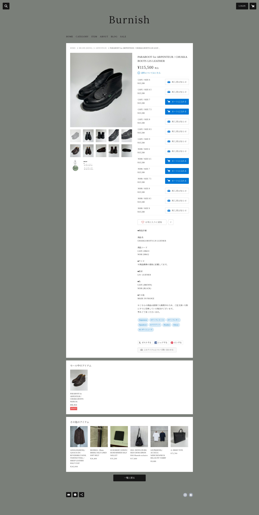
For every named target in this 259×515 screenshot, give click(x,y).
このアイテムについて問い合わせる (159, 350)
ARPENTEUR (101, 48)
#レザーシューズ (145, 330)
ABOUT (104, 36)
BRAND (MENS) (85, 48)
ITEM (94, 36)
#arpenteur (143, 320)
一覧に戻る (129, 478)
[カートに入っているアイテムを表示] (253, 6)
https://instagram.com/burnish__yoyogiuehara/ (185, 495)
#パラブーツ (155, 325)
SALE (123, 36)
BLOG (114, 36)
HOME (69, 36)
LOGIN (242, 6)
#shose (175, 325)
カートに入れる (179, 102)
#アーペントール (157, 320)
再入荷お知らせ (179, 82)
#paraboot (143, 325)
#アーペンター (173, 320)
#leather (167, 325)
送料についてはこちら (151, 73)
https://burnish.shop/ (191, 495)
